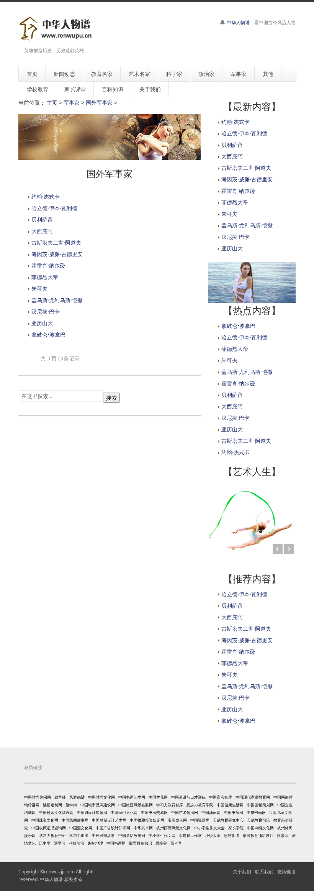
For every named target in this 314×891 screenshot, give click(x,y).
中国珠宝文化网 (44, 820)
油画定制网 (52, 804)
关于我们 (242, 871)
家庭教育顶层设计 (258, 835)
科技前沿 (76, 843)
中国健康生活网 (230, 804)
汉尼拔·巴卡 (45, 311)
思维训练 (231, 835)
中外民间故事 (103, 835)
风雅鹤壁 (77, 797)
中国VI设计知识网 (92, 812)
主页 (52, 102)
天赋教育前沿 (258, 820)
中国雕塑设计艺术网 (109, 820)
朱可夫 (39, 288)
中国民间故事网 (75, 820)
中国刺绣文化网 (260, 827)
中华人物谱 (238, 22)
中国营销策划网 (260, 804)
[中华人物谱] (56, 29)
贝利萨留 (42, 219)
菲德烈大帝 (44, 277)
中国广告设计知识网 (113, 827)
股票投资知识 (140, 843)
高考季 (176, 843)
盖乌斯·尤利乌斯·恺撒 (57, 300)
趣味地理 (95, 843)
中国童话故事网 (131, 835)
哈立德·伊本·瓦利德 (54, 208)
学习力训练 (78, 835)
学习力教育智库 (169, 804)
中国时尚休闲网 (37, 797)
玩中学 (45, 843)
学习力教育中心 (52, 835)
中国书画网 (116, 843)
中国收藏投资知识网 (147, 820)
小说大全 (213, 835)
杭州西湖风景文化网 (173, 827)
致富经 (60, 797)
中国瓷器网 (199, 820)
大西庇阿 (42, 231)
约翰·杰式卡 (45, 196)
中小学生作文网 (162, 835)
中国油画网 (211, 812)
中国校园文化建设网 (56, 812)
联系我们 (264, 871)
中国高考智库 (220, 797)
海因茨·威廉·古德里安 (57, 254)
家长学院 (236, 827)
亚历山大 (42, 323)
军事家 (72, 102)
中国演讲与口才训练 (188, 797)
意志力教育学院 (199, 804)
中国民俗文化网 (124, 812)
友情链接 (286, 871)
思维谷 (161, 843)
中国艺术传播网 (184, 812)
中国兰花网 (158, 797)
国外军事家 (99, 102)
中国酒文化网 (80, 827)
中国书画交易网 (154, 812)
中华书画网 (256, 812)
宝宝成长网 (177, 820)
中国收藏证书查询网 (48, 827)
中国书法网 (233, 812)
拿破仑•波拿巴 (48, 334)
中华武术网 (143, 827)
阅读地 (282, 835)
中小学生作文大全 (209, 827)
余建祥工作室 (190, 835)
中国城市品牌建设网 (97, 804)
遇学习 (59, 843)
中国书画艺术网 (131, 797)
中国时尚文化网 (101, 797)
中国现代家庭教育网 (253, 797)
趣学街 (71, 804)
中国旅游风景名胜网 (135, 804)
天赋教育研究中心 (228, 820)
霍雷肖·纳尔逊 (48, 265)
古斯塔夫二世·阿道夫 (56, 242)
